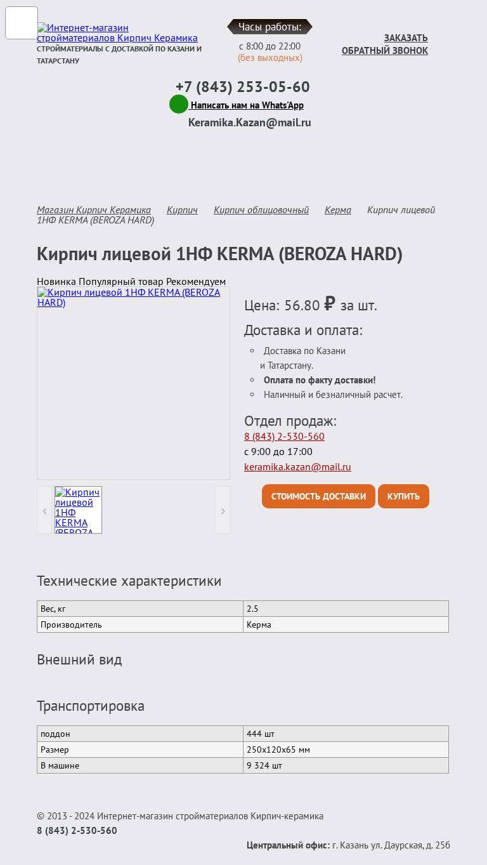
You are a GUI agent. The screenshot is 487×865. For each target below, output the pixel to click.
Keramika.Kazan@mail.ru (249, 122)
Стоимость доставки (318, 496)
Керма (338, 209)
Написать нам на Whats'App (246, 105)
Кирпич (182, 209)
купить (403, 496)
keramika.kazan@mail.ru (297, 466)
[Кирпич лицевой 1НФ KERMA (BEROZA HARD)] (133, 383)
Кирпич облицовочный (261, 209)
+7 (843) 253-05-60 (243, 86)
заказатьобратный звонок (385, 44)
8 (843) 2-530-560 (284, 436)
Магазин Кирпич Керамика (94, 209)
